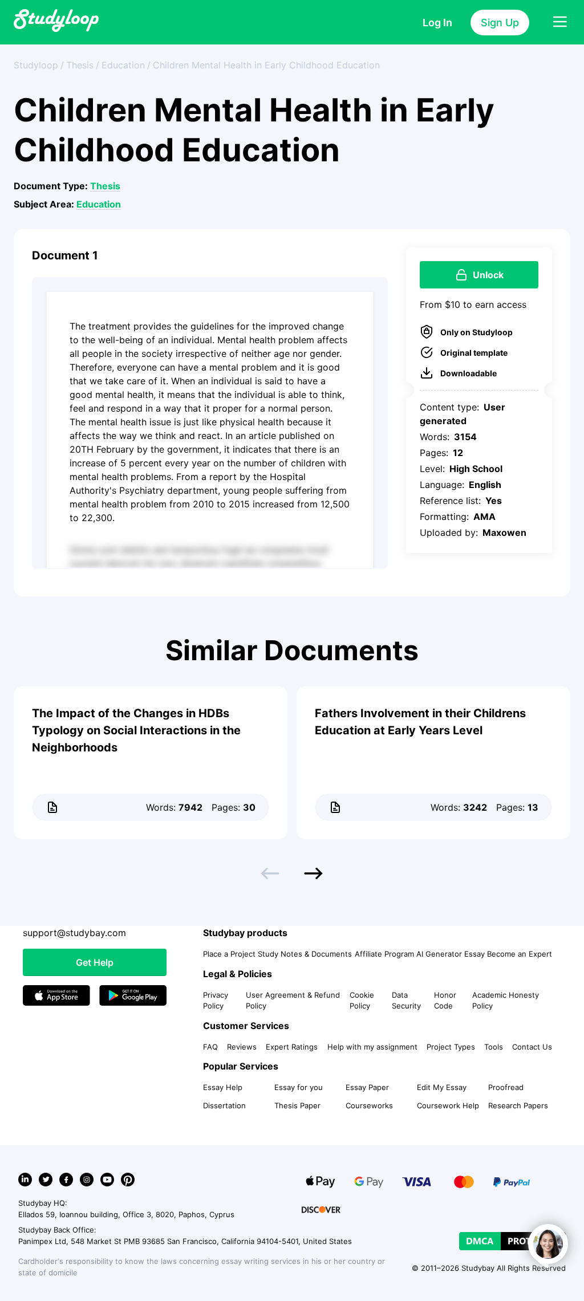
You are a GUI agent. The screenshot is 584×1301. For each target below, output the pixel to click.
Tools (493, 1046)
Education (98, 204)
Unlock (488, 274)
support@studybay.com (74, 932)
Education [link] (123, 65)
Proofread (506, 1087)
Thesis (105, 186)
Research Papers (518, 1105)
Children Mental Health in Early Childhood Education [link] (266, 65)
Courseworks (369, 1105)
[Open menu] (560, 22)
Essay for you (298, 1087)
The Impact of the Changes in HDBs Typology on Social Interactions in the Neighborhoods (136, 730)
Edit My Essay (442, 1087)
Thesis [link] (80, 65)
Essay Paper (367, 1087)
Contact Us (532, 1046)
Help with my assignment (372, 1046)
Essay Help (222, 1087)
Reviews (242, 1046)
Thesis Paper (297, 1105)
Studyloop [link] (36, 65)
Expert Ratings (292, 1046)
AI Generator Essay (450, 953)
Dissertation (224, 1105)
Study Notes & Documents (305, 953)
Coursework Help (448, 1105)
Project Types (451, 1046)
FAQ (210, 1046)
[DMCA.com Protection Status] (512, 1241)
